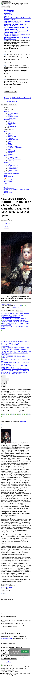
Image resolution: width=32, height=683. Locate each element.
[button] (9, 10)
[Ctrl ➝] (16, 343)
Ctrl (17, 310)
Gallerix (8, 662)
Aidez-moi (4, 671)
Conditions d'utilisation (18, 673)
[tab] (7, 223)
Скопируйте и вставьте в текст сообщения (13, 657)
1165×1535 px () (20, 305)
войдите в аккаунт (6, 638)
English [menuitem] (12, 98)
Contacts (16, 671)
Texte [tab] (6, 226)
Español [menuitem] (16, 98)
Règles (10, 673)
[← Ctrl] (16, 328)
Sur (12, 671)
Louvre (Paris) (15, 307)
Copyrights (14, 675)
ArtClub (9, 128)
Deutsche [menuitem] (27, 98)
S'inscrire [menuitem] (14, 101)
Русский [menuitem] (6, 98)
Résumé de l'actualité (10, 91)
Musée (8, 108)
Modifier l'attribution (6, 304)
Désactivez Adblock (6, 587)
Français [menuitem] (21, 98)
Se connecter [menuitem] (7, 101)
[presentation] (17, 229)
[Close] (1, 613)
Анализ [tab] (6, 228)
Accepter (24, 651)
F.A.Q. (9, 671)
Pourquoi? (23, 421)
